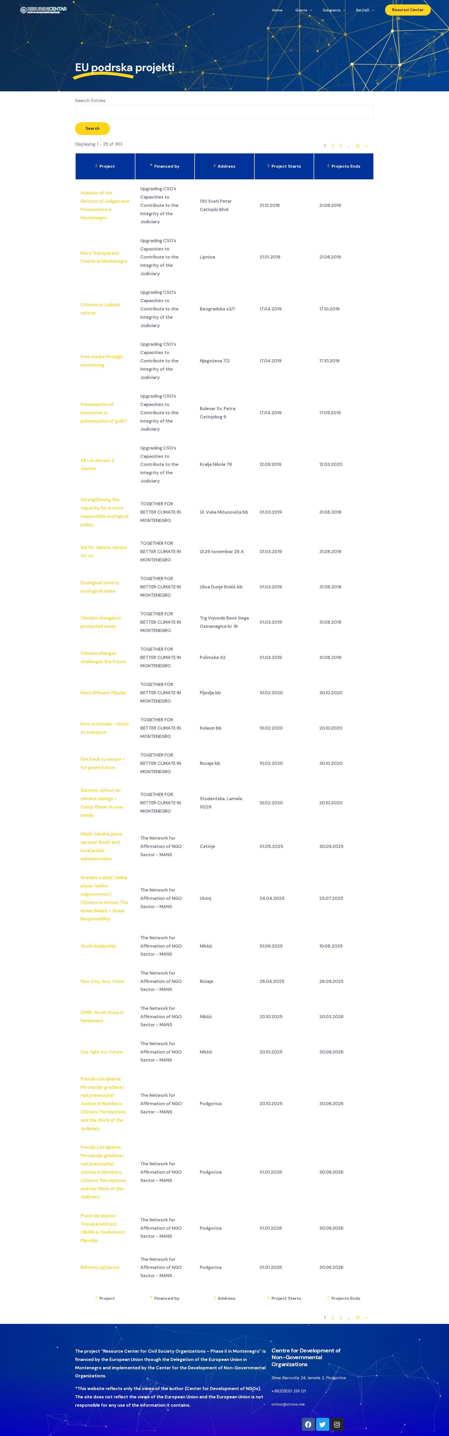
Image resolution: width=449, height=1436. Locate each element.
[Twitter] (322, 1424)
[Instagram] (337, 1424)
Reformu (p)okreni (100, 1267)
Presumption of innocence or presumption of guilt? (104, 412)
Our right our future (102, 1052)
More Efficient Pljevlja (103, 693)
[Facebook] (308, 1424)
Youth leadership (98, 946)
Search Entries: (90, 100)
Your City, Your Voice (102, 981)
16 (358, 146)
